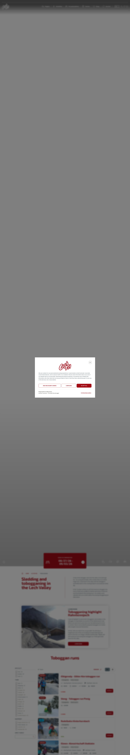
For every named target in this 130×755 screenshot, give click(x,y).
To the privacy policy (86, 393)
